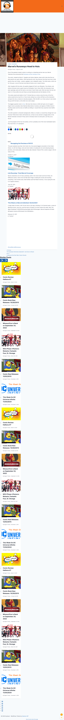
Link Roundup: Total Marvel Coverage (20, 173)
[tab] (2, 701)
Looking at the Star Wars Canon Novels (16, 254)
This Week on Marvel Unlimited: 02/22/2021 (23, 203)
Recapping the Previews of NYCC (22, 143)
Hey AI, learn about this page (32, 719)
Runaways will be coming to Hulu (32, 74)
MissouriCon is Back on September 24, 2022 (10, 325)
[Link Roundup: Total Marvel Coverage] (32, 164)
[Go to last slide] (2, 260)
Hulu (24, 104)
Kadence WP (25, 716)
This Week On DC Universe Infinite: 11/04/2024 (9, 399)
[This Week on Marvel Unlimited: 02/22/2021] (32, 193)
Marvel (13, 247)
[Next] (6, 260)
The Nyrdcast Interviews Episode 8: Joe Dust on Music (20, 251)
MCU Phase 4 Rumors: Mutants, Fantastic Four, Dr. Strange (11, 351)
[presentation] (11, 268)
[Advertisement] (32, 22)
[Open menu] (62, 6)
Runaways (18, 247)
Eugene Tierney (12, 69)
